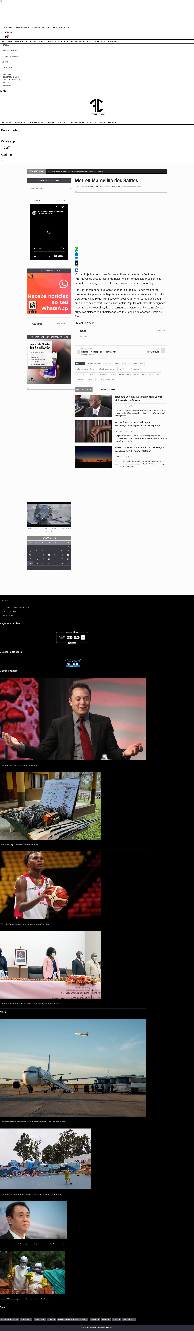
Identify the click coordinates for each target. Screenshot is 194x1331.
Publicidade (9, 130)
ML (2, 32)
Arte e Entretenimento (107, 369)
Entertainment (123, 374)
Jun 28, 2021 (129, 457)
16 (68, 555)
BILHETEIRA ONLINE (21, 27)
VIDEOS (54, 27)
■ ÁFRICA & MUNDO (37, 41)
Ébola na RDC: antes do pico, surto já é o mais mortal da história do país (25, 1299)
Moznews (119, 406)
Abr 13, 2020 (129, 406)
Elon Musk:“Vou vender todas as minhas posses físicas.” (19, 765)
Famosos (80, 379)
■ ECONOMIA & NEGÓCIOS (58, 41)
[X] (121, 263)
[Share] (121, 270)
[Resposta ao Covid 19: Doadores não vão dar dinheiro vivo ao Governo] (93, 406)
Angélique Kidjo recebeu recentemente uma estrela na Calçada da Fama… (76, 171)
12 (43, 555)
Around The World (94, 364)
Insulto (105, 1319)
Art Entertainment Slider (85, 369)
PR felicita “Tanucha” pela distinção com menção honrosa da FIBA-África (25, 924)
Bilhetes (49, 256)
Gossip (90, 379)
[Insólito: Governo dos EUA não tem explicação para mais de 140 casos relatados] (93, 457)
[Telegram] (121, 259)
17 (30, 559)
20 (49, 559)
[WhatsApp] (121, 249)
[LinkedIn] (121, 256)
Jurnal (99, 379)
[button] (2, 32)
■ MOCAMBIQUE (21, 41)
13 (49, 555)
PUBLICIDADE (64, 27)
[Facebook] (121, 252)
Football (95, 1319)
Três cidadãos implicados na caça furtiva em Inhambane (19, 845)
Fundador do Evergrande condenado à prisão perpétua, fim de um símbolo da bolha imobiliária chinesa (34, 1244)
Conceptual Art (136, 369)
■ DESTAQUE (7, 41)
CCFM (51, 1319)
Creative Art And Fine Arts (86, 374)
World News (129, 1319)
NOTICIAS (8, 27)
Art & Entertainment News (133, 364)
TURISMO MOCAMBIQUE (40, 27)
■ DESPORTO (100, 41)
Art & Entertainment (112, 364)
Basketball (39, 1319)
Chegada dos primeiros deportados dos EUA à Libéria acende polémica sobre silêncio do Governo (33, 1122)
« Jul (48, 571)
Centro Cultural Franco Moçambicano (72, 1319)
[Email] (121, 267)
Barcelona (26, 1319)
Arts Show (123, 369)
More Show (110, 379)
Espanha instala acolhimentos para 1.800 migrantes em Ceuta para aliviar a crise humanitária (31, 1194)
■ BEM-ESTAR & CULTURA (81, 41)
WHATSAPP (9, 32)
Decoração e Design (107, 374)
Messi (116, 1319)
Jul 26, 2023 (129, 431)
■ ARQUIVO (112, 41)
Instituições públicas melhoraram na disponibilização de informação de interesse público (29, 1003)
